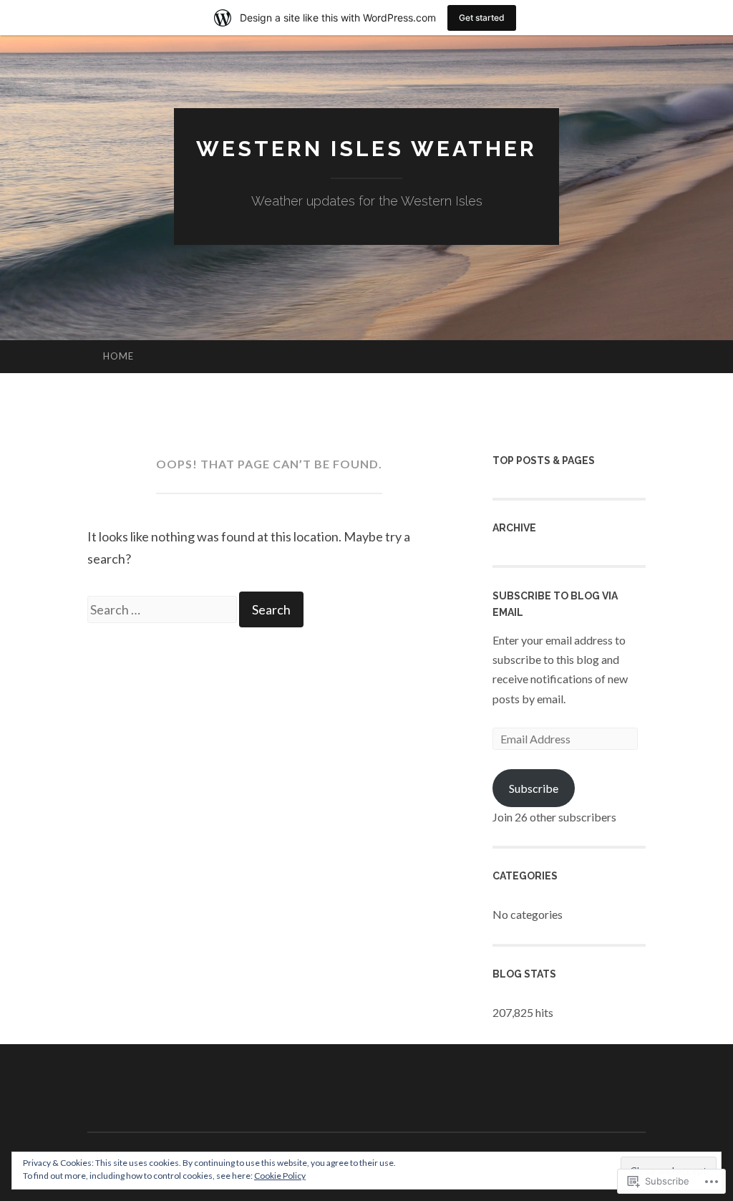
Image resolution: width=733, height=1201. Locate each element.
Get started (482, 17)
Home (118, 356)
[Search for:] (163, 609)
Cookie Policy (280, 1175)
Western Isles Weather (366, 148)
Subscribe (533, 788)
